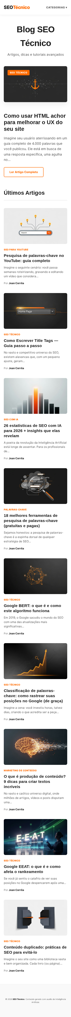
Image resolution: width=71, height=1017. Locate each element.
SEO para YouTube (16, 249)
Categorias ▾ (56, 7)
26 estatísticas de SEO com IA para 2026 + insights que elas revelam (32, 430)
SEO (17, 7)
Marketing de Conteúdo (20, 770)
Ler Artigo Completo (23, 172)
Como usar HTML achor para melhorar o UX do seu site (35, 122)
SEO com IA (11, 419)
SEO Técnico (18, 72)
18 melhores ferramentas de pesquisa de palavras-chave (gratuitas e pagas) (31, 520)
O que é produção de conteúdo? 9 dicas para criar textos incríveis (35, 781)
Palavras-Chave (15, 509)
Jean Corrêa (16, 283)
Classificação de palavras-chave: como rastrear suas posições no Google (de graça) (33, 695)
